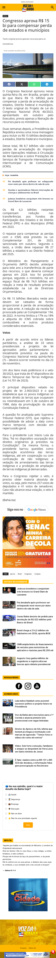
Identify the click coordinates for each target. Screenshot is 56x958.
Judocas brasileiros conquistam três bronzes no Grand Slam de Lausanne (30, 200)
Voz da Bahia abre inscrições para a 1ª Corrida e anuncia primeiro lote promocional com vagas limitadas (34, 718)
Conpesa (37, 574)
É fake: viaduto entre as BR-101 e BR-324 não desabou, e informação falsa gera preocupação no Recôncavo (34, 763)
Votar (28, 825)
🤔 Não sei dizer (15, 813)
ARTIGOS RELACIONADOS (15, 582)
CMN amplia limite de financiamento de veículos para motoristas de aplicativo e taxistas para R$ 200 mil (35, 647)
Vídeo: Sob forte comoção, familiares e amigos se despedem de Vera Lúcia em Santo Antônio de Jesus (34, 749)
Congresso (28, 574)
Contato (30, 2)
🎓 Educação (13, 809)
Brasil (20, 574)
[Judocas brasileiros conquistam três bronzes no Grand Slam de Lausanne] (9, 590)
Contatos (23, 948)
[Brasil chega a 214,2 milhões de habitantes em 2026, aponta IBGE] (9, 632)
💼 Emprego (13, 804)
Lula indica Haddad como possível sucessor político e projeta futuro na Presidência (33, 703)
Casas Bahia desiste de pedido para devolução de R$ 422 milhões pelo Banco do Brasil (35, 619)
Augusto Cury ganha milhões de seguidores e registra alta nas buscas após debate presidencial (33, 661)
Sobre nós (24, 2)
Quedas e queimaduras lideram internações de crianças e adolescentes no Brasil (30, 191)
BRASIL (5, 16)
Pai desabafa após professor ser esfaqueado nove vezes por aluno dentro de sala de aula (30, 182)
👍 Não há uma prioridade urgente (22, 818)
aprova (12, 574)
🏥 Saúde (12, 795)
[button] (52, 8)
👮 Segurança (14, 799)
